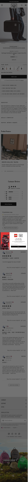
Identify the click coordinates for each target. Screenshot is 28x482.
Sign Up (18, 246)
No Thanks (18, 248)
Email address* (12, 243)
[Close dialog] (25, 233)
